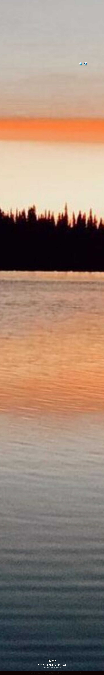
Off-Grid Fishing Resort (52, 665)
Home (26, 672)
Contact (45, 672)
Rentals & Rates (32, 672)
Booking (39, 672)
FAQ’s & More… (60, 672)
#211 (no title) (52, 672)
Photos (66, 672)
